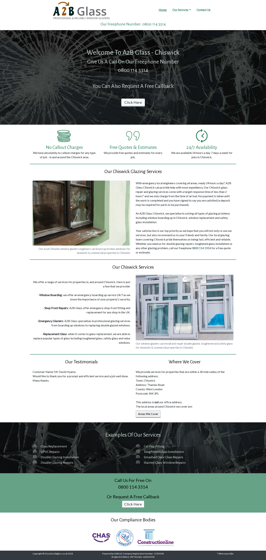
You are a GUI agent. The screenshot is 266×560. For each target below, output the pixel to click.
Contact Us (203, 10)
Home (163, 10)
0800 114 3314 (154, 24)
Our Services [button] (180, 10)
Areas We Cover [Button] (148, 413)
